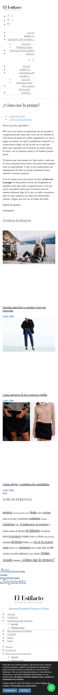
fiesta (40, 536)
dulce (17, 524)
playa (16, 548)
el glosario (20, 530)
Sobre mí (12, 617)
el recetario (14, 536)
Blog (10, 637)
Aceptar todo (10, 690)
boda (33, 512)
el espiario (42, 524)
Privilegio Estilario (22, 50)
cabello (39, 513)
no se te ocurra (43, 541)
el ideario (33, 530)
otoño (6, 547)
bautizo (27, 513)
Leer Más (8, 316)
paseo (12, 547)
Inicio (31, 33)
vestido (8, 559)
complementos (23, 518)
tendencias (23, 553)
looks (26, 542)
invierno (16, 541)
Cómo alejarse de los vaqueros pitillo (25, 394)
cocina (47, 512)
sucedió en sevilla (10, 553)
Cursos (30, 54)
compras (34, 518)
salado (38, 547)
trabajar (31, 553)
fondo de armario (49, 536)
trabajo (37, 553)
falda (32, 536)
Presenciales (24, 47)
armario (7, 512)
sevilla (50, 547)
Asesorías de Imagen (20, 621)
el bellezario (27, 524)
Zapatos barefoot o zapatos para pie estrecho (24, 308)
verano (45, 552)
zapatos (17, 560)
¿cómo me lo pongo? (20, 119)
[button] (18, 60)
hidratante (6, 542)
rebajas (33, 547)
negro (31, 542)
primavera (24, 547)
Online (14, 624)
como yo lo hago (10, 518)
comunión (44, 519)
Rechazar (24, 690)
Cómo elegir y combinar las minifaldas (26, 484)
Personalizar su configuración (23, 685)
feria (36, 536)
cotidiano (9, 524)
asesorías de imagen (19, 513)
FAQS (10, 641)
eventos (26, 536)
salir (44, 547)
